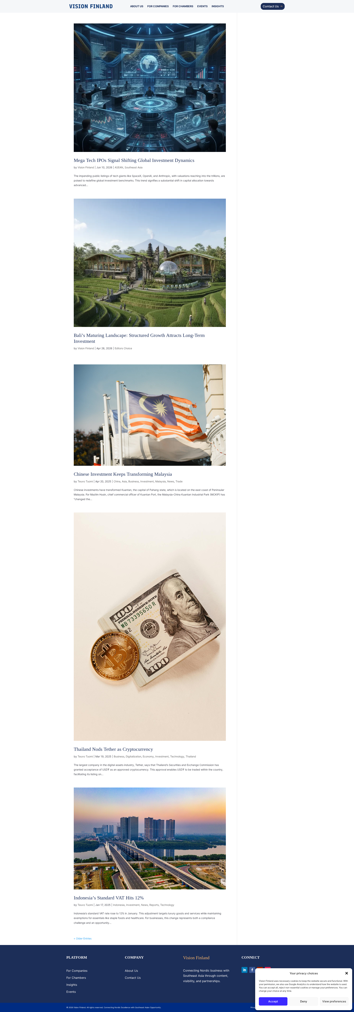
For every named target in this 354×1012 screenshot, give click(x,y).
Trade (179, 481)
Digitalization (133, 756)
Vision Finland (86, 167)
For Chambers (183, 6)
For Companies (158, 6)
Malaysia (160, 481)
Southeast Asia (134, 167)
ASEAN (119, 167)
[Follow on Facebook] (252, 970)
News (170, 481)
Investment (147, 481)
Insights (218, 6)
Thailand (191, 756)
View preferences (334, 1001)
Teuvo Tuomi (85, 481)
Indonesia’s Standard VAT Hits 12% (109, 897)
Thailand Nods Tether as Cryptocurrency (113, 749)
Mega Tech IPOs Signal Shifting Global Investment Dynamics (134, 160)
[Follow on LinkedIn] (244, 970)
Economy (148, 756)
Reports (154, 904)
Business (133, 481)
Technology (177, 756)
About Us (136, 6)
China (117, 481)
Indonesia (119, 904)
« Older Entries (82, 938)
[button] (346, 973)
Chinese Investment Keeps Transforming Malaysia (123, 474)
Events (202, 6)
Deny (303, 1001)
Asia (124, 481)
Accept (273, 1001)
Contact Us (271, 6)
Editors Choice (123, 348)
